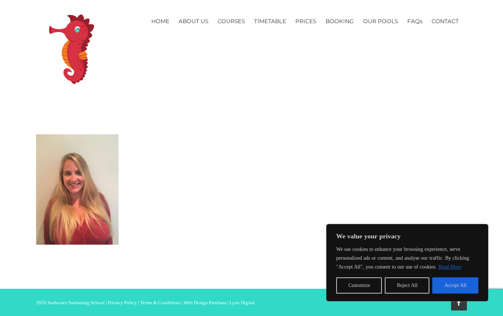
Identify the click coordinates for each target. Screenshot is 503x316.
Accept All (455, 285)
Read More (450, 267)
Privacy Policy (122, 302)
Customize (359, 285)
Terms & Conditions (160, 302)
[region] (407, 262)
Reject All (407, 285)
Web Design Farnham (205, 302)
